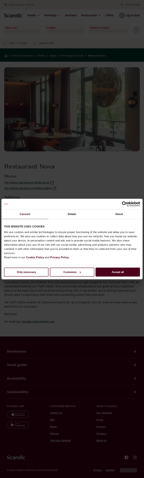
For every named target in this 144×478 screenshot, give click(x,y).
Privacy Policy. (60, 257)
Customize (70, 272)
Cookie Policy (35, 257)
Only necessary (26, 272)
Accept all (118, 272)
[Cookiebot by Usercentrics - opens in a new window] (124, 204)
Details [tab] (72, 214)
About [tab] (119, 214)
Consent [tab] (25, 214)
